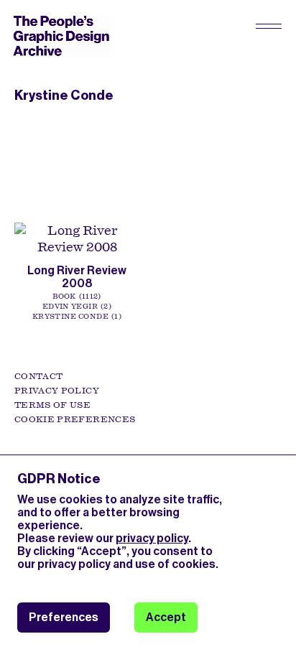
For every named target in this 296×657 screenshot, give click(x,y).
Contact (38, 376)
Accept (166, 617)
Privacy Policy (56, 390)
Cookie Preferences (74, 419)
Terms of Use (52, 405)
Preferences (63, 617)
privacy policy (152, 538)
